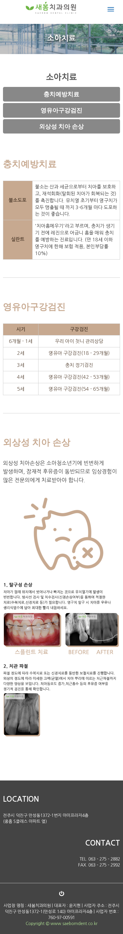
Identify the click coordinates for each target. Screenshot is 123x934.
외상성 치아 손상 (61, 126)
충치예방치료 (61, 94)
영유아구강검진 (61, 110)
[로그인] (61, 894)
